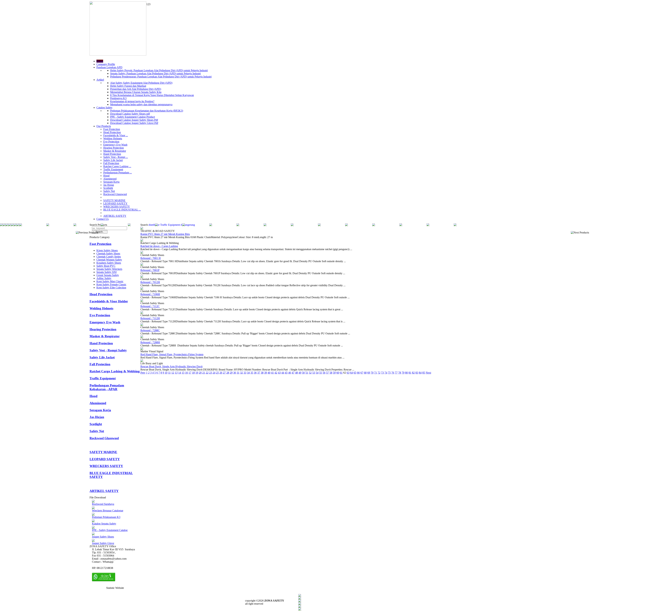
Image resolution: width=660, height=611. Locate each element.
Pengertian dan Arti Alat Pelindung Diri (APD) (135, 89)
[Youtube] (299, 604)
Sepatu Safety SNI (106, 272)
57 (327, 372)
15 (183, 372)
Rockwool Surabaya (103, 504)
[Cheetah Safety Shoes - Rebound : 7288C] (141, 324)
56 (324, 372)
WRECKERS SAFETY (116, 206)
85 (423, 372)
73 (382, 372)
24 (214, 372)
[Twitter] (299, 598)
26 (220, 372)
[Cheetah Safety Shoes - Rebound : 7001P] (141, 264)
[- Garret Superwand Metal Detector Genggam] (428, 225)
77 (396, 372)
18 (193, 372)
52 (310, 372)
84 (420, 372)
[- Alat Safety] (400, 225)
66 (358, 372)
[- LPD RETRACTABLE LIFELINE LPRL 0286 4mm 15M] (237, 225)
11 (169, 372)
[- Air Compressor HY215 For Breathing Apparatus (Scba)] (265, 225)
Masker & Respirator (114, 150)
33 (245, 372)
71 (375, 372)
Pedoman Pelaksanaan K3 (106, 517)
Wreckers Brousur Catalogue (107, 510)
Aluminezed (110, 178)
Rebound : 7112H (150, 318)
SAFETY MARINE (114, 200)
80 (406, 372)
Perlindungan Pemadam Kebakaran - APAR (107, 387)
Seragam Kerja (111, 181)
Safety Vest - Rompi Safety (108, 350)
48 (296, 372)
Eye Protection (111, 141)
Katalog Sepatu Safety (104, 523)
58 (330, 372)
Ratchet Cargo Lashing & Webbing (115, 371)
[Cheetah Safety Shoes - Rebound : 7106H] (141, 288)
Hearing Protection (113, 147)
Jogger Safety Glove (103, 543)
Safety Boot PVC (106, 265)
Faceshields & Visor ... (115, 135)
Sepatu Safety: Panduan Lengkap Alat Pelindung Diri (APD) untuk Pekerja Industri (155, 73)
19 (196, 372)
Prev (142, 372)
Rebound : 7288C (150, 330)
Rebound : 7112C (150, 306)
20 (200, 372)
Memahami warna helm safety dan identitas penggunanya (141, 104)
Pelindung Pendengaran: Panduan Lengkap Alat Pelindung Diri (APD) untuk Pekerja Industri (161, 76)
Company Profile (105, 64)
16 (186, 372)
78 (399, 372)
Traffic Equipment (113, 169)
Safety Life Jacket (113, 160)
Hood (106, 175)
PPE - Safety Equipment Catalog (110, 530)
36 (255, 372)
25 (217, 372)
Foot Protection (111, 129)
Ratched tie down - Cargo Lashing (159, 246)
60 (337, 372)
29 (231, 372)
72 (379, 372)
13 (176, 372)
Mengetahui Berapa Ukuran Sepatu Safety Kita (135, 92)
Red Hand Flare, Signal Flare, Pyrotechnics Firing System (171, 354)
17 (190, 372)
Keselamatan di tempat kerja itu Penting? (132, 101)
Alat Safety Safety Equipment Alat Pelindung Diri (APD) (141, 82)
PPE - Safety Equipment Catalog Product (132, 116)
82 (413, 372)
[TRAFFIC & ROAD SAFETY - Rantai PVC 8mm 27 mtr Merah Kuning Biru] (141, 228)
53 (313, 372)
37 (258, 372)
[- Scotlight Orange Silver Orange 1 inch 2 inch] (1, 225)
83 (416, 372)
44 (282, 372)
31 (238, 372)
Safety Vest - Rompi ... (115, 157)
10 (166, 372)
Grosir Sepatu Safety (107, 275)
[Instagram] (299, 606)
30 (234, 372)
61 (341, 372)
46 (289, 372)
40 (269, 372)
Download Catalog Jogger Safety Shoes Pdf (134, 119)
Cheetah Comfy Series (108, 256)
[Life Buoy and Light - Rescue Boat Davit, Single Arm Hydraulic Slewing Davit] (141, 360)
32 (241, 372)
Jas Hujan (108, 184)
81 (410, 372)
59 (334, 372)
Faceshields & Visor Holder (109, 301)
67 (361, 372)
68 (365, 372)
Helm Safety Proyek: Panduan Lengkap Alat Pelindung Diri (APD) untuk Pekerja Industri (159, 70)
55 (320, 372)
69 (368, 372)
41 (272, 372)
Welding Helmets (112, 138)
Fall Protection (111, 163)
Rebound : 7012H (150, 282)
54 (317, 372)
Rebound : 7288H (150, 342)
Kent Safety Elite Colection (111, 287)
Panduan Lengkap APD (109, 67)
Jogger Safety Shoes (103, 536)
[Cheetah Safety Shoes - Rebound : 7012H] (141, 276)
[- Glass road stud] (455, 225)
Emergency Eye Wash (115, 144)
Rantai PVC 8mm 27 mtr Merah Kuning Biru (165, 234)
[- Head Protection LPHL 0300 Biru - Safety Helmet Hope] (373, 225)
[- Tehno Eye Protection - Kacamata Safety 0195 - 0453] (17, 225)
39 (265, 372)
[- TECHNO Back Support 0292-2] (75, 225)
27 (224, 372)
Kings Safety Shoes (107, 250)
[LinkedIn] (299, 609)
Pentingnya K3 (118, 98)
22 (207, 372)
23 (210, 372)
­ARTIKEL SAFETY (114, 215)
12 (172, 372)
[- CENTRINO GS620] (7, 225)
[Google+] (299, 601)
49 (300, 372)
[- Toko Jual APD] (183, 225)
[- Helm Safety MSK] (129, 225)
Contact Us (102, 218)
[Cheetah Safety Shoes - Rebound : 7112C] (141, 300)
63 (348, 372)
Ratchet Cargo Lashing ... (117, 166)
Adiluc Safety (103, 278)
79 (403, 372)
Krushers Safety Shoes (108, 262)
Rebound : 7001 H (150, 258)
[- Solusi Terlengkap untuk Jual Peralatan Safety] (292, 225)
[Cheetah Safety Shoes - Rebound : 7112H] (141, 312)
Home (99, 61)
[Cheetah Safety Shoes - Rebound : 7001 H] (141, 252)
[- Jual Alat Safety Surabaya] (20, 225)
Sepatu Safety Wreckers (109, 269)
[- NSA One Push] (319, 225)
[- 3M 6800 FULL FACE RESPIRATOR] (15, 225)
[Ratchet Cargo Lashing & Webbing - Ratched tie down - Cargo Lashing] (141, 240)
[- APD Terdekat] (346, 225)
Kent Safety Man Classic (109, 281)
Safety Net (109, 191)
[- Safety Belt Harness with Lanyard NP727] (210, 225)
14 (179, 372)
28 (227, 372)
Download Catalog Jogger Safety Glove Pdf (134, 123)
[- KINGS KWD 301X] (12, 225)
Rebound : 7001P (150, 270)
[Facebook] (299, 595)
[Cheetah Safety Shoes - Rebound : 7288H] (141, 336)
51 (306, 372)
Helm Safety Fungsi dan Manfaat (128, 85)
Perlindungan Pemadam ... (117, 172)
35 (251, 372)
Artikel (100, 79)
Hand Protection (112, 153)
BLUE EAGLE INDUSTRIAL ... (122, 209)
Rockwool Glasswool (115, 194)
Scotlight (108, 188)
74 (385, 372)
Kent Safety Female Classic (111, 284)
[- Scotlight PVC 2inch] (47, 225)
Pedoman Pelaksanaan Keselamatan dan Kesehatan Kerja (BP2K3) (146, 110)
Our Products (103, 126)
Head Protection (112, 132)
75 (389, 372)
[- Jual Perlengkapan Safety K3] (156, 225)
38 (262, 372)
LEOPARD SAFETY (115, 203)
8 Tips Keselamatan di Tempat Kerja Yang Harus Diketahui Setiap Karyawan (152, 95)
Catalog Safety (104, 107)
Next (428, 372)
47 (293, 372)
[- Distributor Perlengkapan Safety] (4, 225)
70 (372, 372)
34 (248, 372)
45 (286, 372)
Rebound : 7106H (150, 294)
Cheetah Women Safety (109, 259)
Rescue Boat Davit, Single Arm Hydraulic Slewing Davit (171, 366)
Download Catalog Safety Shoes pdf (130, 113)
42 (275, 372)
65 (355, 372)
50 (303, 372)
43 (279, 372)
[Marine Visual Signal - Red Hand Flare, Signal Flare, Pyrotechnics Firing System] (141, 348)
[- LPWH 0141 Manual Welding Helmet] (102, 225)
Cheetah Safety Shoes (108, 253)
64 (351, 372)
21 (203, 372)
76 (392, 372)
